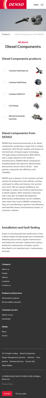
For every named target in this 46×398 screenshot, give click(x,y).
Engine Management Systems (14, 357)
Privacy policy (21, 393)
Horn (38, 357)
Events (4, 335)
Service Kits (30, 361)
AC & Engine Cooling (10, 353)
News (4, 331)
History (5, 277)
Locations (6, 281)
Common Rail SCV (17, 93)
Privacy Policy (7, 384)
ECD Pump (13, 105)
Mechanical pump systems (17, 117)
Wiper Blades (7, 365)
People (4, 273)
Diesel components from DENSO (29, 34)
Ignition (5, 361)
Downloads (6, 319)
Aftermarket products (10, 298)
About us (5, 269)
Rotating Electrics (17, 361)
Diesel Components (27, 353)
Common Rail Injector (18, 70)
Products (6, 34)
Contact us (6, 285)
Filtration (30, 357)
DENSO (13, 4)
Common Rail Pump (17, 82)
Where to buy (7, 314)
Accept (7, 393)
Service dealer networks (11, 302)
